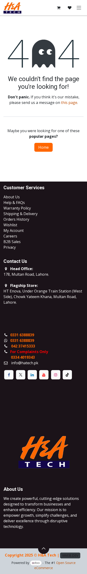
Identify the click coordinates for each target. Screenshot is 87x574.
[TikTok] (67, 374)
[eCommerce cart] (58, 7)
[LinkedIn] (32, 374)
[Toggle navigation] (79, 8)
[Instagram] (55, 374)
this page (69, 102)
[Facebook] (8, 374)
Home (43, 147)
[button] (43, 548)
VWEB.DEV (70, 555)
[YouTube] (43, 374)
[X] (20, 374)
